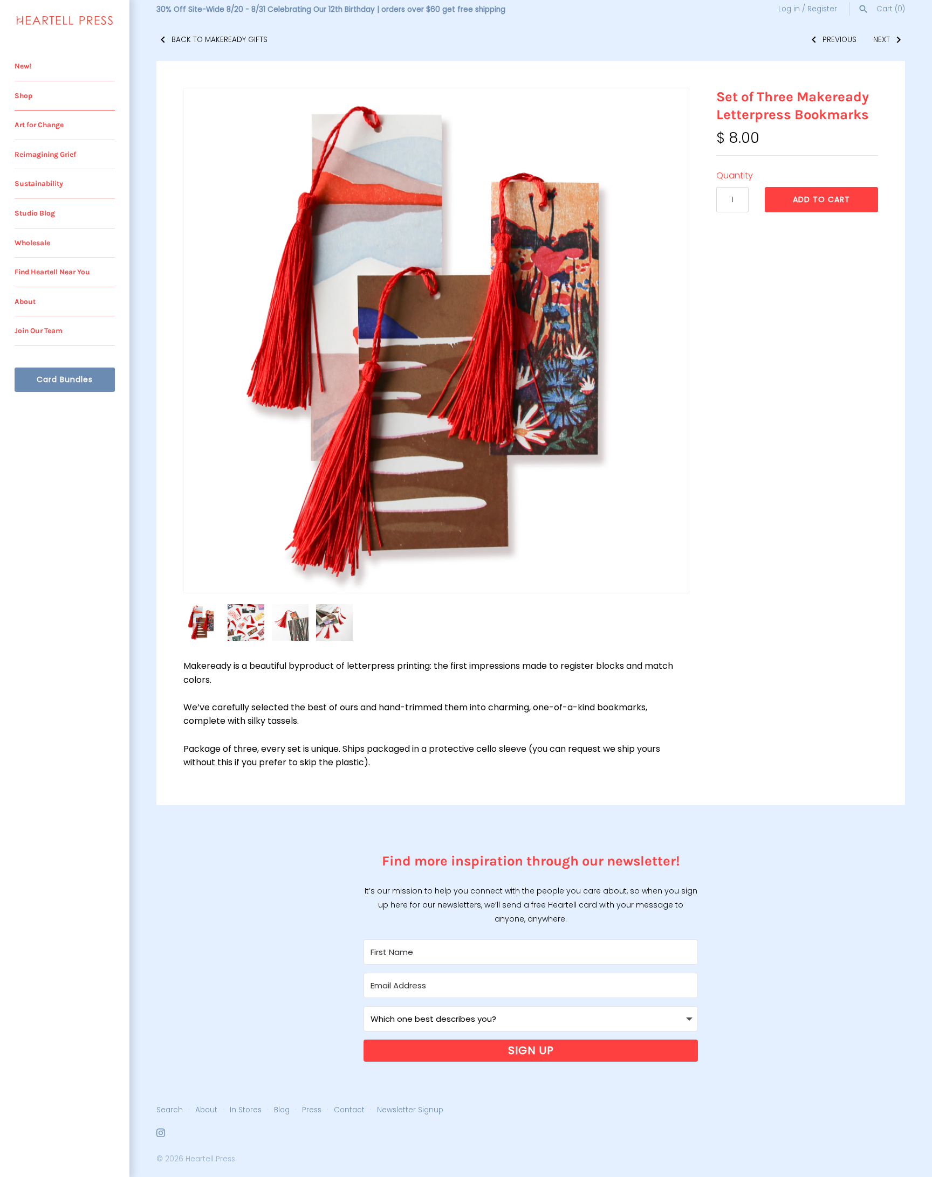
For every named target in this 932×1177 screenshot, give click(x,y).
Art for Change (39, 125)
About (25, 301)
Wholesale (32, 243)
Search (169, 1110)
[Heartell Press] (64, 20)
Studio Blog (35, 213)
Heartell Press (210, 1159)
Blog (282, 1110)
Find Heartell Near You (52, 272)
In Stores (246, 1110)
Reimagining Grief (45, 154)
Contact (349, 1110)
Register (822, 9)
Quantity (734, 175)
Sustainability (39, 183)
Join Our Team (39, 331)
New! (23, 66)
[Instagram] (160, 1134)
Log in (789, 9)
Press (311, 1110)
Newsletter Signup (410, 1110)
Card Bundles (65, 379)
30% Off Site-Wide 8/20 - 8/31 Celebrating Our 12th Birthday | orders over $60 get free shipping (330, 9)
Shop (23, 96)
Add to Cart (821, 199)
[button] (666, 340)
